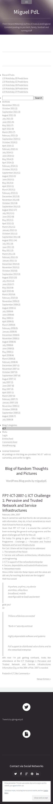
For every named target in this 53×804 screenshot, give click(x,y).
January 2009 (8, 331)
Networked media (12, 568)
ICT (12, 673)
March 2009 (7, 324)
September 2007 (10, 375)
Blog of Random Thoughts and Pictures (26, 471)
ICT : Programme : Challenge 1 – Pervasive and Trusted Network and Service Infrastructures (26, 541)
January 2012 (8, 230)
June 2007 (6, 385)
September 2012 (10, 206)
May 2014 (6, 159)
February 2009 (8, 328)
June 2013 (6, 179)
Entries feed (7, 438)
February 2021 (8, 135)
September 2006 (10, 412)
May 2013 (6, 182)
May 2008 (6, 351)
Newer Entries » (44, 679)
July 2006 (6, 419)
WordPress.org (8, 445)
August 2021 (7, 115)
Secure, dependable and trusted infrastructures (25, 565)
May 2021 (6, 125)
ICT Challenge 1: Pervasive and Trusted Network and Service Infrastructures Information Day (26, 664)
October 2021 (8, 108)
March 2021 (7, 132)
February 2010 (8, 297)
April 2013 (6, 186)
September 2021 (10, 111)
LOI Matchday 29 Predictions (15, 85)
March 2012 (7, 226)
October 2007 (8, 372)
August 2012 (7, 210)
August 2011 (7, 240)
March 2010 (7, 294)
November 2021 (9, 105)
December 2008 (9, 335)
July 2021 (6, 118)
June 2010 (6, 284)
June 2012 (6, 216)
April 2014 (6, 162)
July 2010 (6, 280)
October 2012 (8, 203)
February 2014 (8, 166)
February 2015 (8, 149)
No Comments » (22, 673)
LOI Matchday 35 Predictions (15, 78)
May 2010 (6, 287)
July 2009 (6, 311)
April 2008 (6, 355)
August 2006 (7, 416)
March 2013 (7, 189)
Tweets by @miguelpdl (12, 719)
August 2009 (7, 308)
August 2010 (7, 277)
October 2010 (8, 270)
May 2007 (6, 389)
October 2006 (8, 409)
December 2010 (9, 264)
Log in (4, 435)
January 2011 (8, 260)
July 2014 (6, 152)
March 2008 (7, 358)
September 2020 (10, 139)
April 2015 (6, 145)
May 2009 (6, 318)
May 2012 (6, 220)
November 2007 (9, 368)
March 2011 (7, 253)
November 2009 (9, 301)
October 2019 (8, 142)
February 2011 (8, 257)
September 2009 (10, 304)
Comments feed (9, 442)
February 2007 (8, 399)
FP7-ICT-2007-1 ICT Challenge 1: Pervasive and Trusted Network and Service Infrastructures (26, 503)
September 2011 (10, 237)
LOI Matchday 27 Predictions (15, 91)
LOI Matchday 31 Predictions (15, 81)
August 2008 (7, 341)
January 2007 (8, 402)
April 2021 (6, 128)
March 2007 (7, 395)
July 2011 (6, 243)
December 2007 (9, 365)
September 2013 (10, 172)
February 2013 (8, 193)
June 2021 (6, 122)
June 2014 (6, 155)
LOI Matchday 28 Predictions (15, 88)
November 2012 (9, 199)
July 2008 (6, 345)
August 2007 (7, 379)
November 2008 (9, 338)
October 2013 (8, 169)
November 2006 (9, 406)
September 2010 (10, 274)
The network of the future (15, 551)
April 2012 (6, 223)
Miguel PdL (27, 11)
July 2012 (6, 213)
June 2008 (6, 348)
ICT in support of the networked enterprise (23, 561)
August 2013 (7, 176)
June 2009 (6, 314)
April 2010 (6, 291)
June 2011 (6, 247)
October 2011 (8, 233)
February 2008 (8, 362)
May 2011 (6, 250)
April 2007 (6, 392)
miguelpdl (40, 481)
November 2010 (9, 267)
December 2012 (9, 196)
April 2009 (6, 321)
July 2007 (6, 382)
